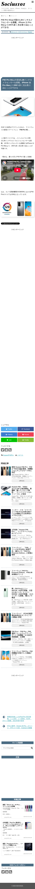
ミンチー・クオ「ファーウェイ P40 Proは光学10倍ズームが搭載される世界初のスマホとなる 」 (22, 512)
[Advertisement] (17, 56)
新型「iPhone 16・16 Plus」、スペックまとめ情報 (12, 805)
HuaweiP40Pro (8, 455)
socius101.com (7, 817)
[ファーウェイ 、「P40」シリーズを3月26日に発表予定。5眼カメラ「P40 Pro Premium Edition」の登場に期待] (6, 551)
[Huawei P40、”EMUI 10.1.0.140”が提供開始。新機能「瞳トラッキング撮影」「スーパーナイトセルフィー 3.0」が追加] (6, 491)
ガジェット (14, 32)
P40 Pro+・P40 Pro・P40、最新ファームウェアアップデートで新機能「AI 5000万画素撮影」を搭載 (22, 634)
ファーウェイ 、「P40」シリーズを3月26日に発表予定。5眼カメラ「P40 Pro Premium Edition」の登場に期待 (22, 551)
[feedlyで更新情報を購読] (6, 449)
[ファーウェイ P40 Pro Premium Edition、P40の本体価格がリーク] (6, 575)
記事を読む (22, 480)
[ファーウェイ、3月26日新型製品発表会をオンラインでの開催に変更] (6, 617)
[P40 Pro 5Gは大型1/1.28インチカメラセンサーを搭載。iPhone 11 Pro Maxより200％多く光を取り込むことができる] (9, 434)
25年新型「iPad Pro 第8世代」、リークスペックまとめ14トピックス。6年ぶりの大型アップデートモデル (13, 825)
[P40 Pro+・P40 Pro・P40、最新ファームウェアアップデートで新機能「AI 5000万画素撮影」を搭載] (6, 635)
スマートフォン (22, 32)
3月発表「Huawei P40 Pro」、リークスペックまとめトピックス (22, 531)
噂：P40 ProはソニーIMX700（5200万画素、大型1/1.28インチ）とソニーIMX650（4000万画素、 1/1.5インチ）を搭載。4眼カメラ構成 (22, 593)
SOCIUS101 (19, 886)
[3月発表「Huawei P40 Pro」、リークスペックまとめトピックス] (6, 533)
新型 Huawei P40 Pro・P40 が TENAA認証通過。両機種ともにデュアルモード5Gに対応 (22, 469)
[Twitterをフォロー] (2, 449)
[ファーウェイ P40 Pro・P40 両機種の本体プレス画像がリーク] (6, 655)
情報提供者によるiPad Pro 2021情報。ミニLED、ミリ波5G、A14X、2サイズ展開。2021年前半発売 (17, 719)
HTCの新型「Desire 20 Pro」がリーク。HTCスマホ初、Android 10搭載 (19, 727)
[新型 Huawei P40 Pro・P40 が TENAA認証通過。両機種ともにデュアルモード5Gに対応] (6, 471)
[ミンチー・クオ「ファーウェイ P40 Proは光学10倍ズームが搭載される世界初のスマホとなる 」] (6, 514)
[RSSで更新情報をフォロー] (10, 449)
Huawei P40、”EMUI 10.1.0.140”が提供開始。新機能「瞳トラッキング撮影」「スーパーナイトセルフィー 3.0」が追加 (22, 490)
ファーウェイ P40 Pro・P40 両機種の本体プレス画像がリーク (22, 653)
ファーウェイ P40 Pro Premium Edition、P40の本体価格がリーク (22, 572)
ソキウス (20, 455)
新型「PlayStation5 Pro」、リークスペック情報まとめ (13, 844)
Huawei (30, 32)
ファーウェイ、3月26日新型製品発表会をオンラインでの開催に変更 (22, 615)
